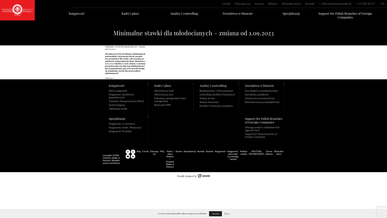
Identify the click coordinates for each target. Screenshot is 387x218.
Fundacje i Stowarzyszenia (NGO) (126, 101)
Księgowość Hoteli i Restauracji (125, 127)
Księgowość (77, 13)
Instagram (133, 151)
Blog (139, 151)
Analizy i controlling (184, 13)
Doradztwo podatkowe (257, 94)
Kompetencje (190, 151)
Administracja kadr (164, 91)
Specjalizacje (291, 13)
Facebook (128, 151)
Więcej (226, 214)
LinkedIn (133, 155)
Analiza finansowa (209, 102)
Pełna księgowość (118, 91)
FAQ (162, 151)
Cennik (226, 4)
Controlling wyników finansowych (217, 94)
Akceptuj (215, 214)
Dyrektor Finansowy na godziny (216, 106)
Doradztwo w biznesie (238, 13)
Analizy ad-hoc (207, 98)
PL (383, 4)
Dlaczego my (242, 4)
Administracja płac (164, 94)
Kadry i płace (130, 13)
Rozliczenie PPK (162, 105)
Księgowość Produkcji (120, 131)
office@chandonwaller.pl (336, 4)
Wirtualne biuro (291, 4)
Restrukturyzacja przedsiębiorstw (262, 102)
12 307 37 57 (367, 4)
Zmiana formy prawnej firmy (260, 98)
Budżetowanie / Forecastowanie (216, 91)
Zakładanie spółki (118, 109)
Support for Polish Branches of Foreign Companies (345, 15)
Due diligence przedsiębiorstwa (261, 91)
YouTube (128, 155)
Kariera (259, 4)
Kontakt (309, 4)
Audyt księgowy (117, 105)
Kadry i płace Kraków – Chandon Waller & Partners (170, 159)
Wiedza (272, 4)
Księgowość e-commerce (122, 124)
